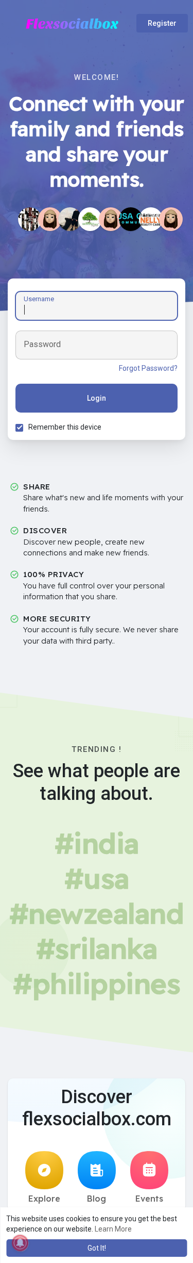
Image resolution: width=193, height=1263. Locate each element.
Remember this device (64, 427)
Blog (96, 1198)
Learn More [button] (113, 1229)
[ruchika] (110, 219)
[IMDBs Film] (30, 219)
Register (162, 23)
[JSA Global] (131, 219)
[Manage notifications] (20, 1243)
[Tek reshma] (171, 219)
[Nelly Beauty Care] (151, 219)
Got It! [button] (96, 1248)
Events (149, 1198)
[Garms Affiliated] (70, 219)
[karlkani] (50, 219)
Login (96, 398)
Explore (44, 1198)
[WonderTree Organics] (90, 219)
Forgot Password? (148, 368)
